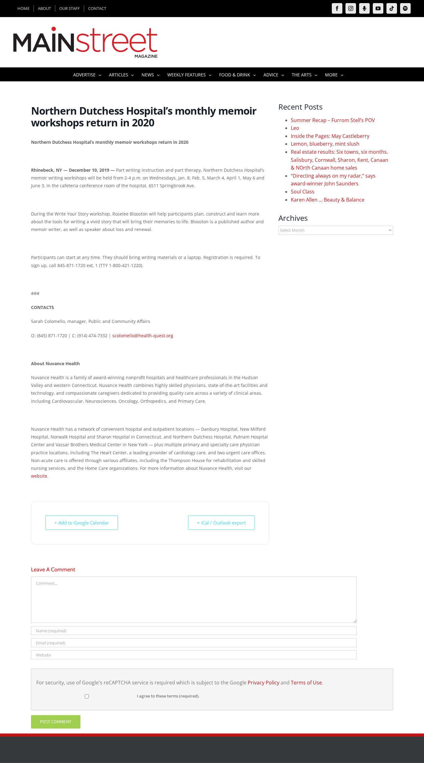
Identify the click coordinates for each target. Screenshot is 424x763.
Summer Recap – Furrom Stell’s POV (333, 120)
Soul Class (302, 191)
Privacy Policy (263, 682)
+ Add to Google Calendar (81, 523)
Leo (295, 128)
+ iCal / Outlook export (221, 523)
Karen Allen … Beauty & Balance (327, 199)
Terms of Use (306, 682)
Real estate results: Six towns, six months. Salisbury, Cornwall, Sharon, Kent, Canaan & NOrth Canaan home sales (339, 159)
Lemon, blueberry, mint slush (325, 143)
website (39, 476)
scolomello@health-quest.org (142, 335)
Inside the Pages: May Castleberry (330, 136)
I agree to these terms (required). (168, 696)
